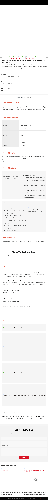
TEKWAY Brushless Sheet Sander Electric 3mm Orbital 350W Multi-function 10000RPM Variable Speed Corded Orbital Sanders (35, 493)
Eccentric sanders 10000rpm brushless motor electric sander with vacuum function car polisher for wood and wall (12, 493)
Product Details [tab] (20, 97)
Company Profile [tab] (27, 97)
